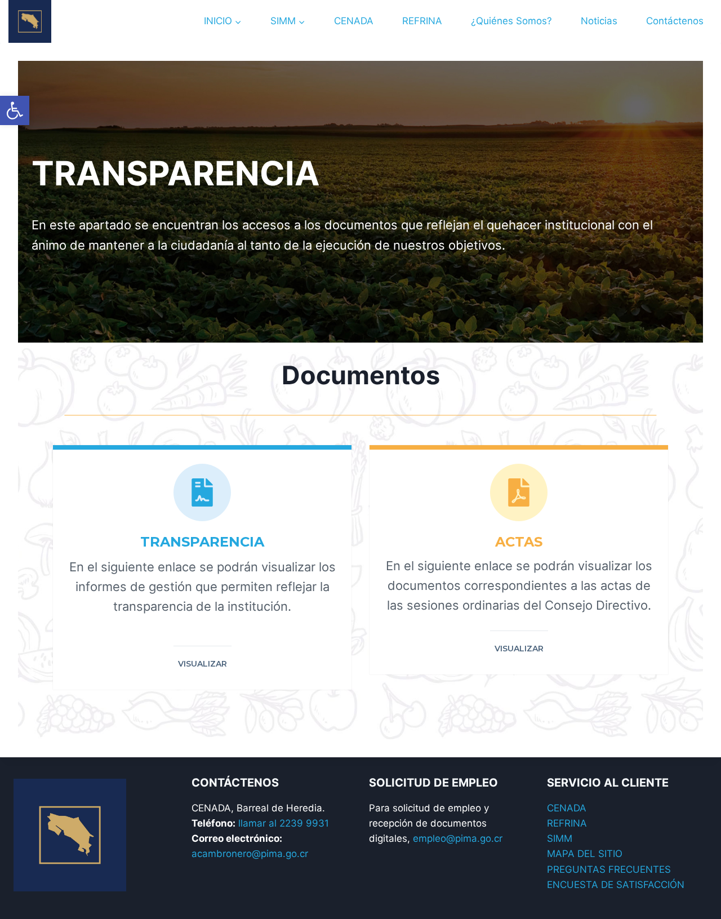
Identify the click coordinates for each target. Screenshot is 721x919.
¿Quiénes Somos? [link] (511, 20)
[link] (14, 110)
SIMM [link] (559, 838)
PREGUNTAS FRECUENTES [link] (609, 869)
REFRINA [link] (422, 20)
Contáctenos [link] (675, 20)
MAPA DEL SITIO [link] (584, 853)
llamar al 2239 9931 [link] (283, 823)
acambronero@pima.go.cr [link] (250, 853)
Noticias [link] (599, 20)
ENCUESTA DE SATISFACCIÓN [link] (615, 884)
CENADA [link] (353, 20)
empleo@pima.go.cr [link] (457, 838)
